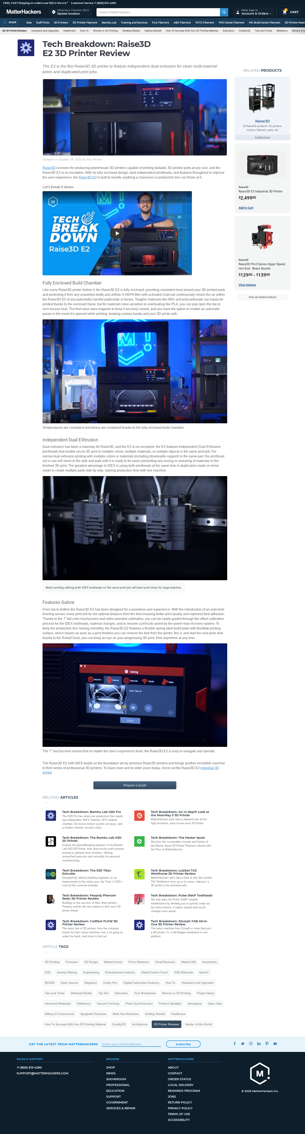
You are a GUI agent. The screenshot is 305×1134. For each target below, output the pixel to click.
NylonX (204, 972)
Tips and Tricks (263, 30)
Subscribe (183, 1044)
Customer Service (82, 3)
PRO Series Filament (231, 22)
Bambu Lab (109, 22)
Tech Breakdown (145, 993)
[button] (70, 12)
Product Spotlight (170, 1003)
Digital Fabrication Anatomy (141, 982)
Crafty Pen (110, 982)
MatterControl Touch (154, 972)
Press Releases (138, 962)
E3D (47, 972)
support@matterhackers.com (42, 1073)
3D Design (91, 962)
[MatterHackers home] (24, 12)
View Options (247, 285)
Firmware (72, 962)
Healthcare (69, 30)
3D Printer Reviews (166, 1024)
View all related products (262, 297)
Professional (118, 1085)
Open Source (69, 982)
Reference (282, 30)
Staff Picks (42, 22)
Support (113, 1096)
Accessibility (179, 1120)
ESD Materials (183, 972)
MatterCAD (188, 962)
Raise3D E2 (88, 177)
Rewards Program (184, 1091)
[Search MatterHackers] (224, 12)
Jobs (172, 1096)
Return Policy (180, 1102)
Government (117, 1102)
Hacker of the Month (198, 1024)
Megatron (90, 982)
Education (228, 30)
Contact (175, 1073)
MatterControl (113, 962)
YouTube (275, 1043)
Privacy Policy (180, 1108)
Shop (110, 1067)
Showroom (116, 1079)
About (173, 1067)
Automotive (209, 962)
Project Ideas (205, 993)
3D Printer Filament (85, 22)
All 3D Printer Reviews (14, 30)
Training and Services (134, 22)
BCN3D (50, 982)
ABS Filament (182, 22)
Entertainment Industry (120, 972)
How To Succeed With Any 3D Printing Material (192, 30)
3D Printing (52, 962)
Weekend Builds (131, 30)
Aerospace (195, 1003)
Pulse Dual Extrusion (139, 1003)
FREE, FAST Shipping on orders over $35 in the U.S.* (35, 3)
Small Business (165, 962)
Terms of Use (179, 1114)
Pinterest (267, 1043)
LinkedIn (258, 1043)
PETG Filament (204, 22)
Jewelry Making (67, 972)
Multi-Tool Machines (126, 1014)
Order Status (179, 1079)
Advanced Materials (58, 1003)
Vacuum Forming (108, 1003)
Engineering (91, 972)
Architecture (140, 1024)
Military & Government (59, 1014)
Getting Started (153, 30)
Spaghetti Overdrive (93, 1014)
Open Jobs (215, 1003)
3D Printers (61, 22)
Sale (29, 22)
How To (84, 30)
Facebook (234, 1043)
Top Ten (103, 993)
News (111, 1073)
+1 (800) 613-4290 (105, 3)
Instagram (250, 1043)
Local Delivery (180, 1085)
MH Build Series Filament (264, 22)
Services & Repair (120, 1108)
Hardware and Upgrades (45, 30)
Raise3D (49, 168)
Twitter (242, 1043)
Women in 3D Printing (105, 30)
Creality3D (244, 30)
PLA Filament (160, 22)
